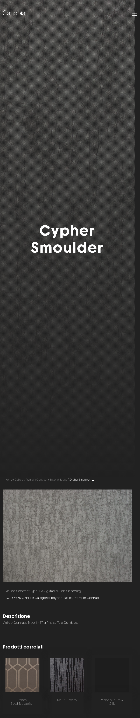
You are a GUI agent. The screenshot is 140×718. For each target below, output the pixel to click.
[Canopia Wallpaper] (14, 13)
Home (8, 479)
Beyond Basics (58, 479)
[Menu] (134, 13)
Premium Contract (36, 479)
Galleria (19, 479)
